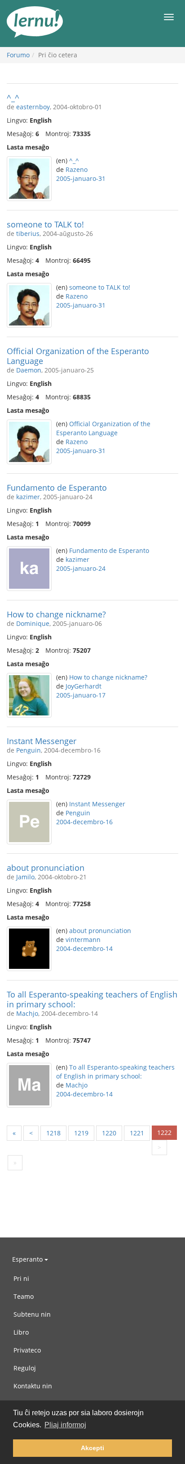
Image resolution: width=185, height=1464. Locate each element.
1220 (109, 1133)
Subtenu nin (32, 1314)
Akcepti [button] (92, 1447)
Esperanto (28, 1259)
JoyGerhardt (83, 686)
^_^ (13, 97)
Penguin (28, 750)
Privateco (27, 1350)
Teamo (23, 1296)
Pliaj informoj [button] (65, 1425)
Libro (21, 1332)
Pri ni (21, 1278)
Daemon (28, 370)
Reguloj (24, 1368)
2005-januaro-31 (81, 178)
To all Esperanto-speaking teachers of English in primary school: (92, 999)
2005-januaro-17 (81, 695)
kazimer (28, 496)
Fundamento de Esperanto (57, 487)
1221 (137, 1133)
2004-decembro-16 (84, 822)
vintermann (83, 939)
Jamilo (25, 877)
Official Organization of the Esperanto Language (78, 356)
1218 (53, 1133)
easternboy (33, 107)
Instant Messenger (41, 741)
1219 (81, 1133)
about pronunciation (45, 867)
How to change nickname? (56, 614)
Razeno (77, 169)
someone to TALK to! (45, 224)
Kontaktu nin (32, 1386)
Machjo (27, 1013)
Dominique (32, 623)
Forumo (18, 55)
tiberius (28, 233)
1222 (164, 1132)
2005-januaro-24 (81, 568)
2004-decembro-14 (84, 948)
